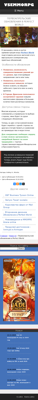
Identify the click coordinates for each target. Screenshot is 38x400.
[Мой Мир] (20, 184)
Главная (3, 236)
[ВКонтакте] (14, 184)
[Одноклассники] (17, 184)
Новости (12, 236)
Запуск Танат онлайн (16, 200)
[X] (23, 184)
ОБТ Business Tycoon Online (19, 195)
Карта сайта (29, 397)
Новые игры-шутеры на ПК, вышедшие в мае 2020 (18, 382)
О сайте (20, 397)
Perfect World (27, 53)
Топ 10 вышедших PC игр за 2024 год (18, 337)
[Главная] (19, 8)
